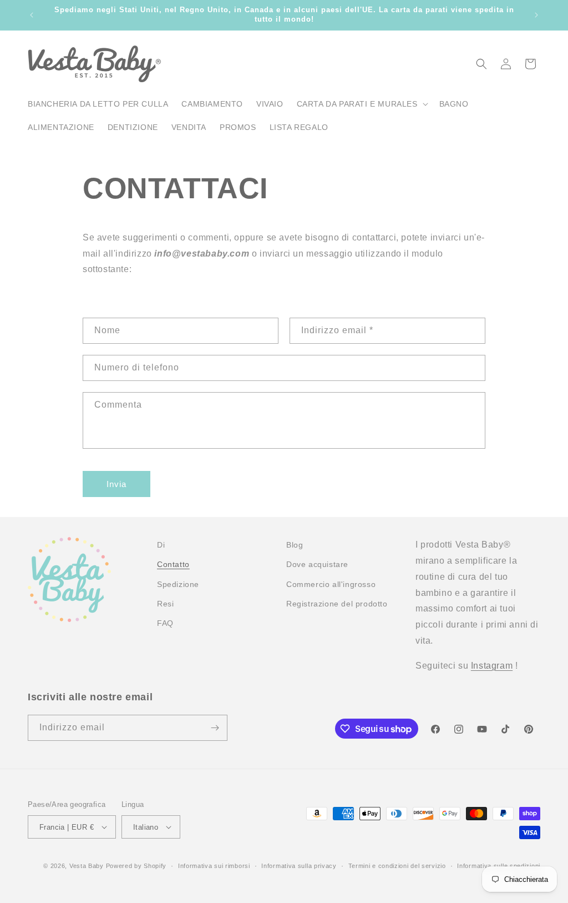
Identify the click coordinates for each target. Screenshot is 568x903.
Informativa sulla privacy (299, 865)
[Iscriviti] (214, 728)
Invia (116, 484)
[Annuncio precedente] (31, 15)
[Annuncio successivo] (536, 15)
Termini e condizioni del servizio (397, 865)
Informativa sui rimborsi (214, 865)
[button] (361, 104)
